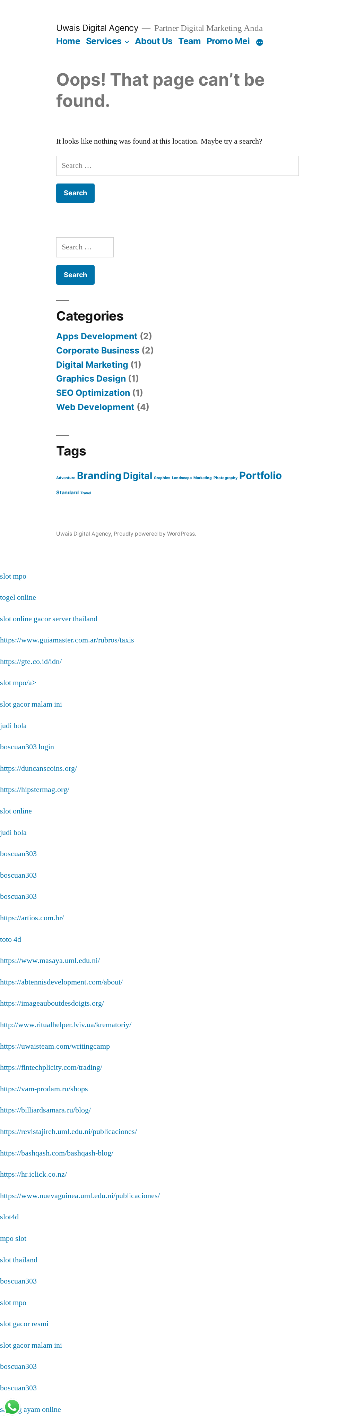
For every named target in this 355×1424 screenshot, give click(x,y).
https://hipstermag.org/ (34, 789)
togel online (18, 597)
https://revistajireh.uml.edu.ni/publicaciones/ (68, 1131)
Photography (225, 478)
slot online (16, 811)
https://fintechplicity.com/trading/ (51, 1067)
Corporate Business (97, 350)
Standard (67, 492)
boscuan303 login (27, 747)
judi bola (13, 726)
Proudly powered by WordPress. (155, 533)
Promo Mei (228, 41)
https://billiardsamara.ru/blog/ (45, 1110)
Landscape (182, 478)
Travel (85, 493)
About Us (154, 41)
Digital (137, 475)
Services (104, 41)
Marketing (202, 478)
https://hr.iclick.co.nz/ (33, 1174)
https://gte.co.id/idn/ (31, 661)
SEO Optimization (93, 392)
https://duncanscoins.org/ (38, 768)
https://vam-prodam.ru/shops (44, 1089)
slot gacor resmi (24, 1324)
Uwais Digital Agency (97, 28)
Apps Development (97, 336)
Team (189, 41)
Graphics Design (91, 378)
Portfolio (260, 475)
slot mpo (13, 576)
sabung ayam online (30, 1409)
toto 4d (10, 939)
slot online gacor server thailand (48, 619)
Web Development (95, 407)
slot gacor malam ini (31, 704)
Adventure (65, 478)
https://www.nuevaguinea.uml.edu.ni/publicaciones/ (80, 1196)
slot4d (9, 1217)
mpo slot (13, 1238)
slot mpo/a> (18, 683)
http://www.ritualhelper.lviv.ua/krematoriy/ (65, 1025)
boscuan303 (18, 854)
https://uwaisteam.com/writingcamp (55, 1046)
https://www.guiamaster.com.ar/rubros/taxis (67, 640)
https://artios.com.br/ (32, 918)
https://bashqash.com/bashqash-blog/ (56, 1153)
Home (68, 41)
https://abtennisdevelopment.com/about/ (61, 982)
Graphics (162, 478)
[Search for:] (177, 165)
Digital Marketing (92, 364)
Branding (99, 475)
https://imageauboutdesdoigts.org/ (52, 1003)
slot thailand (18, 1260)
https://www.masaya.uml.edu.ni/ (50, 960)
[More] (260, 42)
